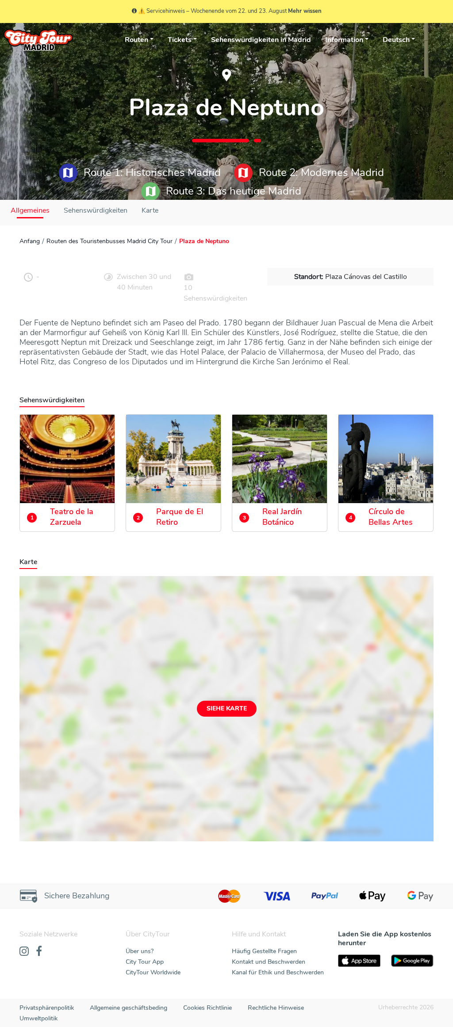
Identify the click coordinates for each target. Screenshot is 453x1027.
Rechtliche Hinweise (276, 1008)
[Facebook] (39, 952)
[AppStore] (359, 960)
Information (344, 40)
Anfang (29, 241)
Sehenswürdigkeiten (95, 210)
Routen (136, 40)
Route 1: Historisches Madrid (151, 172)
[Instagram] (24, 952)
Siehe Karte (227, 708)
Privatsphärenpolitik (46, 1008)
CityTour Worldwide (153, 972)
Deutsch (396, 40)
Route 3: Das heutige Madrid (232, 191)
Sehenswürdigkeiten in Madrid (261, 40)
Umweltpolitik (38, 1018)
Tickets (180, 40)
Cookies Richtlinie (207, 1008)
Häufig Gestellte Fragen (264, 951)
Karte (150, 210)
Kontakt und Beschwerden (268, 962)
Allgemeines (30, 210)
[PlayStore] (412, 960)
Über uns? (140, 951)
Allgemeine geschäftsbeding (128, 1008)
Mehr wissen (305, 11)
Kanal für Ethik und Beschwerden (278, 972)
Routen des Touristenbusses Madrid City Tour (109, 241)
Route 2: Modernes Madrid (320, 172)
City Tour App (145, 962)
